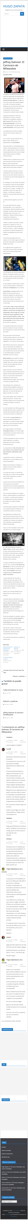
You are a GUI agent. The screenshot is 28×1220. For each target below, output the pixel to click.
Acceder (4, 1147)
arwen (8, 937)
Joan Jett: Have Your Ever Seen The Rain (14, 671)
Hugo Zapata (17, 72)
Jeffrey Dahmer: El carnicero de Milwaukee (8, 648)
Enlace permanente (23, 741)
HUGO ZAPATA (14, 6)
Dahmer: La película (17, 647)
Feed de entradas (6, 1150)
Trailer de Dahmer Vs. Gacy (13, 690)
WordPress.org (5, 1157)
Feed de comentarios (7, 1153)
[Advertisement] (14, 32)
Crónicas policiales (8, 58)
